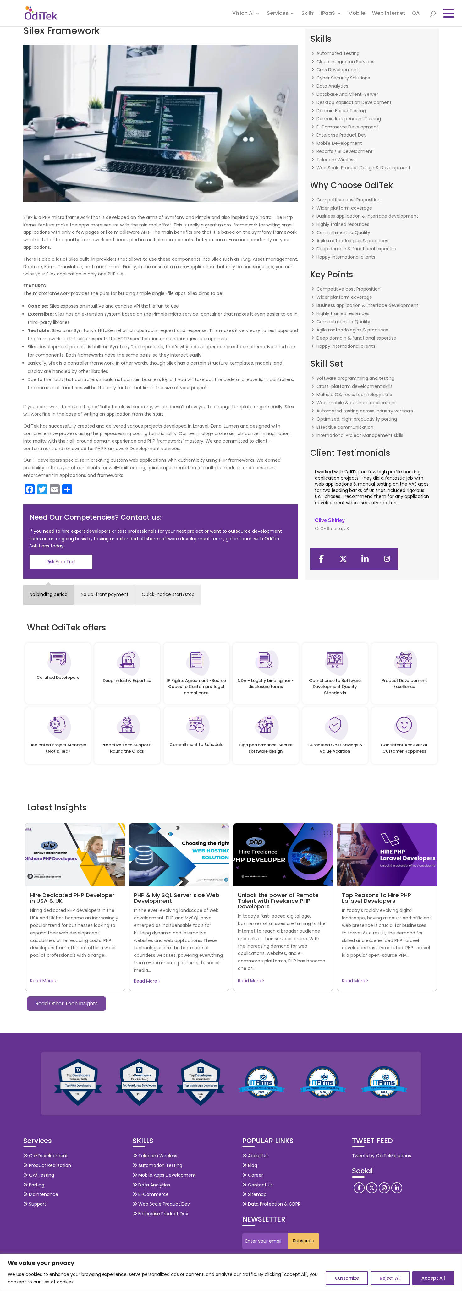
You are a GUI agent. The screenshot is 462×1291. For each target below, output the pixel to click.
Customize (347, 1278)
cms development (337, 70)
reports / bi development (344, 151)
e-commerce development (347, 127)
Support (37, 1204)
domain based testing (341, 110)
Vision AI (243, 14)
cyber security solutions (343, 78)
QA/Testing (41, 1175)
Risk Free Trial (61, 561)
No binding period (49, 594)
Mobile (356, 14)
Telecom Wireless (157, 1155)
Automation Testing (159, 1165)
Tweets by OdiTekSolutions (381, 1155)
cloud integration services (345, 61)
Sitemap (257, 1194)
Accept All (433, 1278)
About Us (257, 1155)
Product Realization (49, 1165)
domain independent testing (348, 119)
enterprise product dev (341, 135)
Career (255, 1175)
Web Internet (388, 14)
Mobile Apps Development (166, 1175)
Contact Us (260, 1185)
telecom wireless (335, 159)
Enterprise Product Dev (162, 1214)
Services (277, 14)
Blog (252, 1165)
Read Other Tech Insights (66, 1003)
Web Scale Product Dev (163, 1204)
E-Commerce (153, 1194)
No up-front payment (105, 594)
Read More (42, 981)
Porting (36, 1185)
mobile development (339, 143)
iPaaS (328, 14)
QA (416, 14)
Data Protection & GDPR (273, 1204)
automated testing (338, 53)
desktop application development (354, 102)
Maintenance (43, 1194)
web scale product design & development (363, 168)
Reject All (390, 1278)
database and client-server (347, 94)
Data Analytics (153, 1185)
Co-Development (48, 1155)
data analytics (332, 86)
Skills (307, 14)
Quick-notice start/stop (168, 594)
